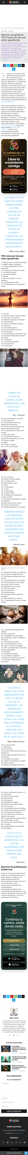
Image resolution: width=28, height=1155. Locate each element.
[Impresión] (23, 65)
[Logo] (14, 1122)
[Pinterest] (11, 65)
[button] (3, 2)
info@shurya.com (18, 1133)
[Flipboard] (7, 1142)
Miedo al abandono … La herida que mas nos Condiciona (19, 1067)
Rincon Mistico (8, 27)
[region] (14, 16)
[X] (8, 65)
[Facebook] (4, 65)
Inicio (2, 27)
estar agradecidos (7, 101)
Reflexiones (15, 27)
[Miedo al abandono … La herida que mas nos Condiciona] (5, 1068)
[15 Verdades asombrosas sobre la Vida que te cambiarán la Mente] (5, 1049)
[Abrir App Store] (14, 190)
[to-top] (26, 1152)
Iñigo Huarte (6, 59)
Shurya (13, 1061)
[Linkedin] (19, 65)
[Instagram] (13, 1035)
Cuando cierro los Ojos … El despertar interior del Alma (19, 1058)
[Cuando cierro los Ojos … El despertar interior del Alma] (5, 1059)
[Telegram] (13, 69)
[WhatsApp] (15, 65)
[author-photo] (14, 1015)
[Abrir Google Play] (14, 187)
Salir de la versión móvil (14, 1153)
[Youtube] (24, 1142)
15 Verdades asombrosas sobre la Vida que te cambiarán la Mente (19, 1049)
